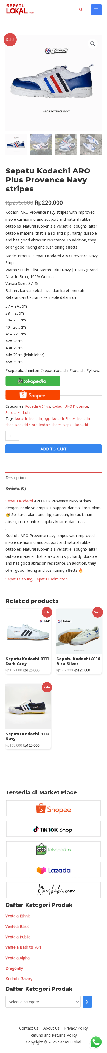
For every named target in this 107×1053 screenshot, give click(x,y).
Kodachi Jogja (40, 418)
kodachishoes (50, 425)
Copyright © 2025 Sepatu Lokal (53, 1042)
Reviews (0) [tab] (15, 488)
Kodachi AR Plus (37, 406)
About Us (51, 1028)
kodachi (21, 418)
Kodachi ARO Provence (70, 406)
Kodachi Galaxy (18, 978)
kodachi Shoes (64, 418)
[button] (93, 44)
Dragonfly (14, 968)
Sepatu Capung (18, 579)
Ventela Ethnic (17, 915)
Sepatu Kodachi (17, 412)
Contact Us (28, 1028)
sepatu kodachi (75, 425)
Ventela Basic (17, 926)
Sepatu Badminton (51, 579)
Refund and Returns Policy (53, 1035)
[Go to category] (87, 1002)
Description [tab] (15, 477)
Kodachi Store (26, 425)
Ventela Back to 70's (23, 947)
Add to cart (54, 449)
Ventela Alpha (17, 957)
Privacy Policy (76, 1028)
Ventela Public (17, 936)
